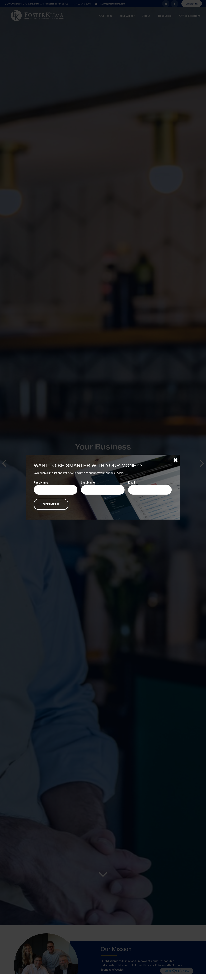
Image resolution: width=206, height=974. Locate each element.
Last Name (88, 482)
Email (131, 482)
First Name (41, 482)
